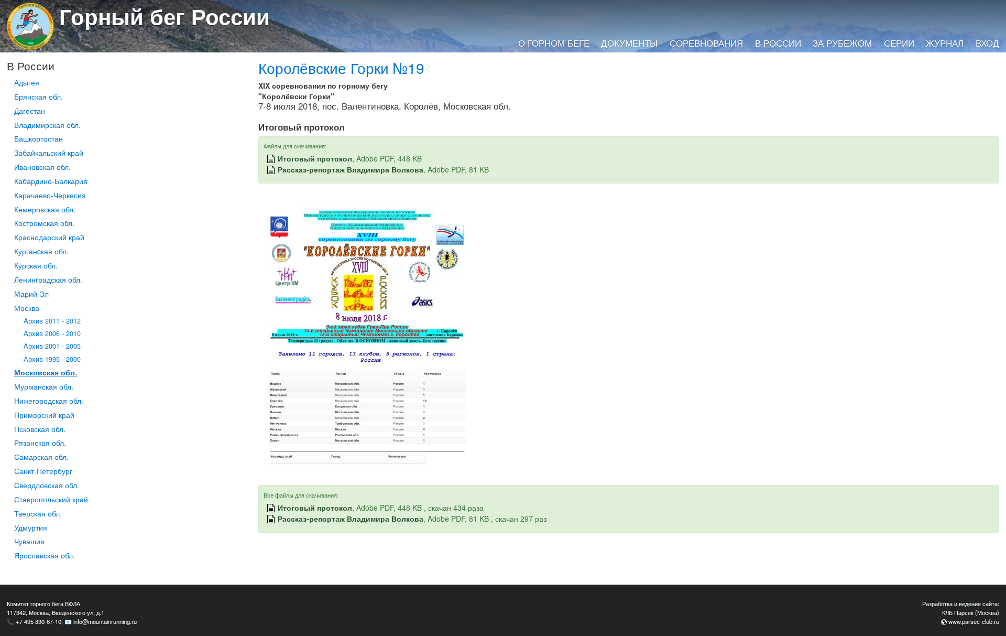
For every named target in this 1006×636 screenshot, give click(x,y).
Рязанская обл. (40, 442)
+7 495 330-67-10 (38, 621)
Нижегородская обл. (48, 400)
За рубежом (842, 43)
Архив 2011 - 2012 (52, 321)
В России (778, 43)
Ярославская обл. (44, 555)
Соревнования (706, 43)
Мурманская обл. (43, 386)
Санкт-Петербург (43, 471)
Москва (26, 308)
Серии (899, 43)
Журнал (945, 43)
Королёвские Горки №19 (341, 67)
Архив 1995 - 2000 (52, 359)
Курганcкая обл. (41, 251)
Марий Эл (31, 293)
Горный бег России (164, 16)
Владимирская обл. (47, 125)
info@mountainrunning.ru (105, 621)
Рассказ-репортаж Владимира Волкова (350, 169)
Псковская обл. (39, 429)
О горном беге (553, 43)
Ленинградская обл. (48, 279)
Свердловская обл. (46, 485)
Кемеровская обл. (44, 209)
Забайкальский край (48, 152)
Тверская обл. (38, 513)
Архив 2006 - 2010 (52, 333)
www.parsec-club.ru (973, 621)
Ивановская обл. (42, 166)
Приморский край (44, 414)
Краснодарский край (49, 237)
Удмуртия (30, 527)
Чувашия (29, 541)
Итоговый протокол (315, 158)
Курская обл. (36, 265)
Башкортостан (38, 138)
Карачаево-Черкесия (50, 195)
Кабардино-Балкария (51, 181)
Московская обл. (45, 372)
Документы (629, 43)
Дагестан (29, 110)
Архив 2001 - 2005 (52, 346)
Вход (987, 43)
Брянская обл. (38, 96)
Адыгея (26, 82)
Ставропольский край (51, 499)
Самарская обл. (41, 456)
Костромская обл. (44, 223)
